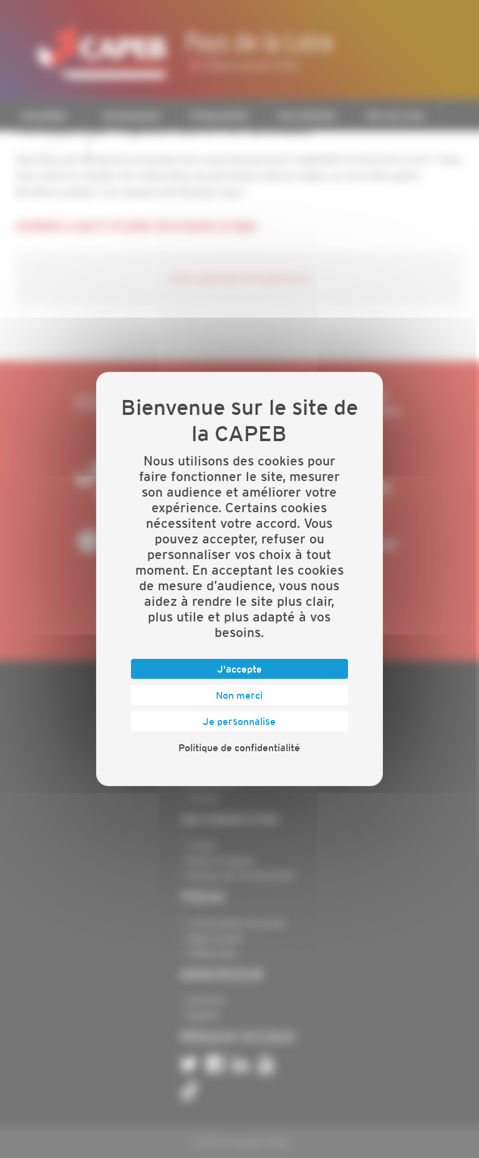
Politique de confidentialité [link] (239, 747)
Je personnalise (239, 721)
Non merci (239, 695)
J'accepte (239, 668)
